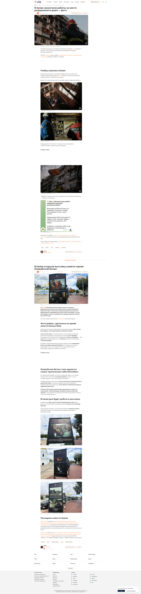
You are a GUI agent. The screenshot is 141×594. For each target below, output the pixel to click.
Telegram (75, 576)
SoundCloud (94, 580)
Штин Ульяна (47, 547)
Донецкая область (55, 541)
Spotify (93, 578)
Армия (60, 1)
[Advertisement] (61, 64)
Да (121, 590)
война (47, 247)
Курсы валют (55, 584)
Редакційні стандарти (39, 579)
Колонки (77, 1)
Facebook (75, 582)
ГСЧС (52, 247)
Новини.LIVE (61, 318)
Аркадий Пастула (47, 252)
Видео (83, 1)
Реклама (55, 579)
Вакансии (55, 576)
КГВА (59, 75)
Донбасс (43, 541)
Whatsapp (75, 584)
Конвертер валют (56, 586)
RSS (92, 582)
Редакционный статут (39, 577)
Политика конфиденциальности (41, 576)
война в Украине (69, 541)
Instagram (75, 580)
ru (102, 1)
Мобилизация (73, 559)
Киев (40, 5)
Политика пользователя (39, 574)
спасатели (64, 247)
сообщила (48, 55)
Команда (55, 582)
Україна (49, 1)
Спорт (72, 1)
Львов (53, 559)
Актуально (54, 554)
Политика (72, 563)
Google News (94, 576)
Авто (35, 554)
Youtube (75, 574)
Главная (35, 5)
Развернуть (70, 568)
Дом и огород (92, 554)
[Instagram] (44, 548)
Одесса (54, 563)
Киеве (43, 307)
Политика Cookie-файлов (39, 581)
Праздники (91, 563)
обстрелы (57, 247)
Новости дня (37, 563)
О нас (54, 574)
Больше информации (131, 590)
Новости (56, 1)
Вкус (71, 554)
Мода (90, 559)
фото (62, 541)
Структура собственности (58, 581)
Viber (74, 578)
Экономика (66, 1)
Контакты (55, 577)
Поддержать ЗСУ (96, 1)
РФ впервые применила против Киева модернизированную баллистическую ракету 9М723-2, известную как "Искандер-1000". (59, 523)
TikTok (93, 574)
